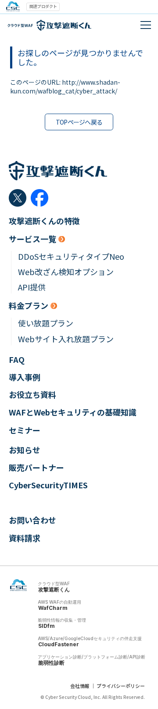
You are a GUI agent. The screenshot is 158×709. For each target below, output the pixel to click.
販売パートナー (36, 467)
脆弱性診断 (51, 662)
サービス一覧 (32, 238)
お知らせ (24, 449)
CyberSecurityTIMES (48, 485)
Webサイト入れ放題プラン (66, 338)
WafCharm (53, 608)
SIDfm (46, 626)
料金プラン (28, 305)
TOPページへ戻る (79, 122)
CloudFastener (58, 644)
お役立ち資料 (32, 394)
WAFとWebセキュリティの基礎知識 (72, 412)
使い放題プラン (45, 323)
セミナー (24, 430)
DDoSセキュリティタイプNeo (71, 256)
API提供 (32, 287)
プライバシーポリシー (121, 685)
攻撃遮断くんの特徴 (44, 220)
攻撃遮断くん (54, 589)
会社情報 (80, 685)
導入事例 (24, 377)
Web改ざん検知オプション (66, 271)
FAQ (17, 359)
